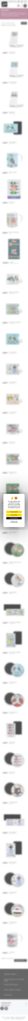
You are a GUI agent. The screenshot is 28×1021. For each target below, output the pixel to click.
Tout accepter (14, 512)
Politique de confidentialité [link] (14, 522)
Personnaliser (14, 518)
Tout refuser (14, 515)
